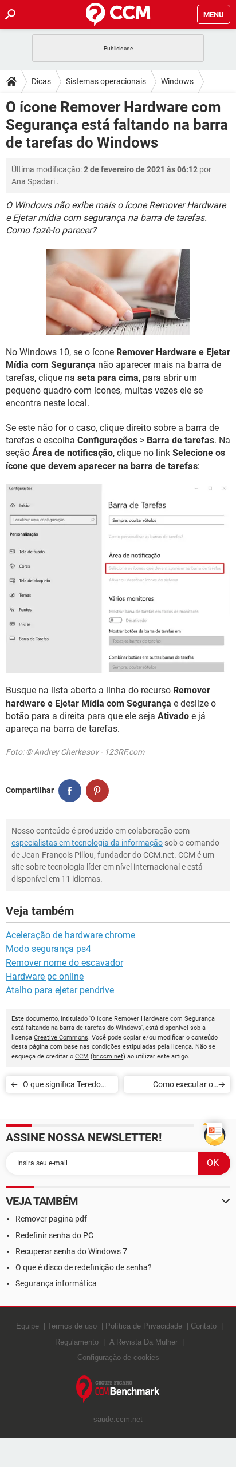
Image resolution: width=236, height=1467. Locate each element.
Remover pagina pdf (51, 1218)
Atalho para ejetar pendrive (60, 990)
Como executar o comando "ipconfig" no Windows (173, 1086)
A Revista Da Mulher (143, 1342)
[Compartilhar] (69, 790)
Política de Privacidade (143, 1326)
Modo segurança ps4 (48, 948)
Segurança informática (56, 1283)
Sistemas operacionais (106, 81)
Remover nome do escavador (64, 962)
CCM (82, 1056)
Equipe (27, 1326)
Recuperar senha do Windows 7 (71, 1251)
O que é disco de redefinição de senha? (83, 1267)
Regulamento (77, 1342)
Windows (177, 81)
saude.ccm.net (118, 1419)
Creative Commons (61, 1037)
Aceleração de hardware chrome (70, 935)
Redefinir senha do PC (54, 1235)
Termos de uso (72, 1326)
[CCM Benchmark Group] (118, 1389)
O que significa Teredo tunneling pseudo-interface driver (62, 1086)
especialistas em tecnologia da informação (87, 842)
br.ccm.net (108, 1056)
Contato (204, 1326)
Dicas (41, 81)
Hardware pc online (45, 976)
